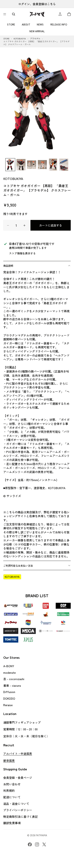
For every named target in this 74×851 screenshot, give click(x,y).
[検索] (13, 14)
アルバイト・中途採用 (17, 753)
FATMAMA (41, 835)
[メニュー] (4, 14)
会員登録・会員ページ (17, 778)
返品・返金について (16, 804)
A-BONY (8, 666)
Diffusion (9, 692)
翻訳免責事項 (12, 823)
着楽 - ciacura (12, 685)
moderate (9, 672)
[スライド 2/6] (20, 165)
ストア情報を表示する (22, 253)
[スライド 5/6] (53, 165)
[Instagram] (37, 844)
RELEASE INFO (58, 24)
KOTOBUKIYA (13, 178)
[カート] (69, 14)
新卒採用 (9, 760)
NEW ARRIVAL (37, 31)
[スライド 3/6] (31, 165)
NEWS (40, 24)
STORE (11, 24)
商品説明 (8, 265)
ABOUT (26, 24)
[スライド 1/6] (10, 165)
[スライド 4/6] (42, 165)
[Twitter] (44, 844)
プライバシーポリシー (17, 810)
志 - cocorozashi (13, 679)
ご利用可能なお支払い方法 (18, 565)
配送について (12, 797)
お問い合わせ (12, 784)
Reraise (8, 705)
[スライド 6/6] (63, 165)
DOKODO (9, 698)
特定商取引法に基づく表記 (20, 816)
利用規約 (9, 791)
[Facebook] (29, 844)
